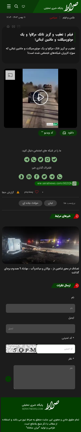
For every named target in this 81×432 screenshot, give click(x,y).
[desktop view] (23, 7)
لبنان (50, 203)
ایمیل (71, 318)
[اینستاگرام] (47, 159)
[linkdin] (29, 176)
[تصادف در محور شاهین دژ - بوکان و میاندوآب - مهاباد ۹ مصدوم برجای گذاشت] (40, 245)
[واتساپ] (33, 159)
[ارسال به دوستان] (13, 26)
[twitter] (44, 176)
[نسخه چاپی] (8, 26)
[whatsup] (60, 176)
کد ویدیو (47, 133)
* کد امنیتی (68, 338)
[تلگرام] (26, 159)
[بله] (54, 159)
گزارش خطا (8, 192)
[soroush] (21, 176)
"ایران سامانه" (33, 428)
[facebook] (36, 176)
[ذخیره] (18, 26)
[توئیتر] (40, 159)
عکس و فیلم (69, 18)
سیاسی (53, 18)
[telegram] (52, 176)
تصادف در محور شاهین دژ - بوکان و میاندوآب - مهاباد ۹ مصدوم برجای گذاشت (41, 271)
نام (72, 297)
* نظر (71, 359)
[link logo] (40, 405)
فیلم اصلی (63, 143)
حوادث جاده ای (30, 203)
